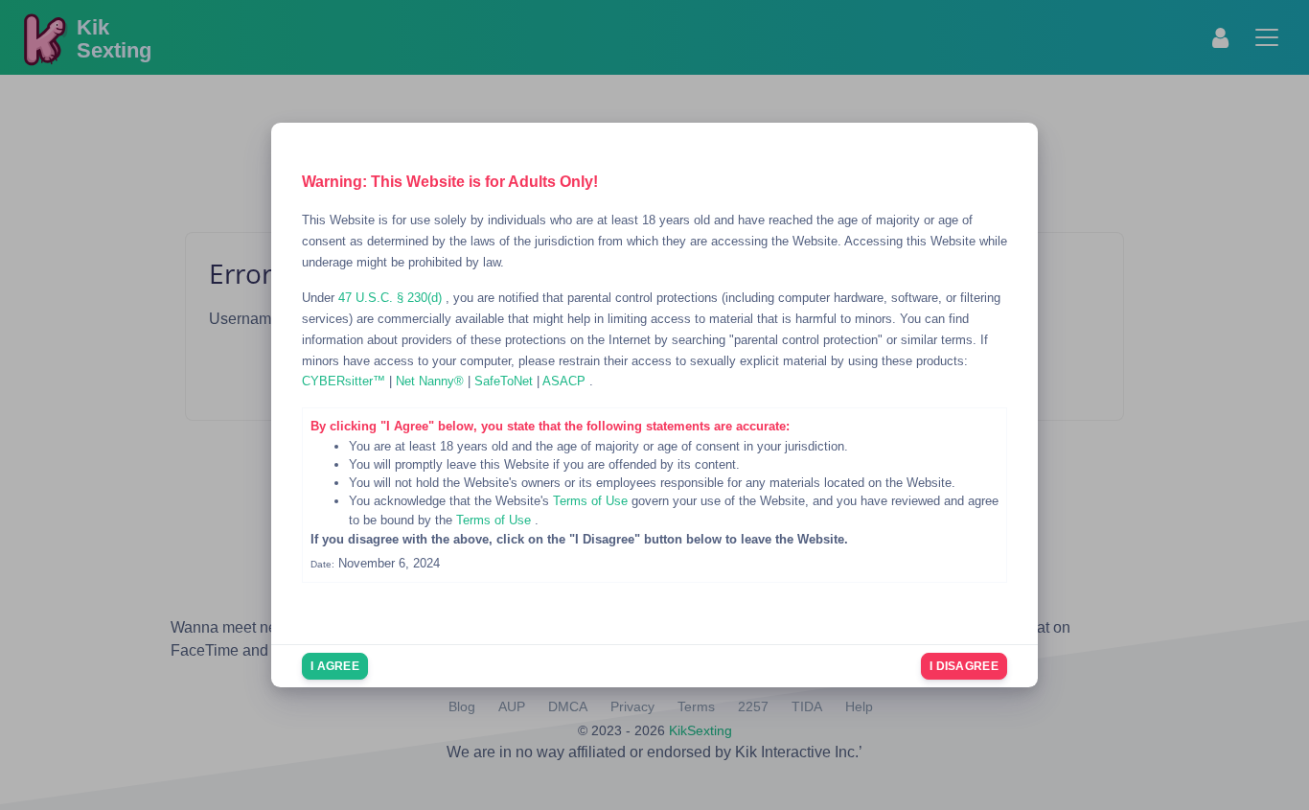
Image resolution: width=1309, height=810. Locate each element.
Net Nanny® (432, 381)
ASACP (565, 381)
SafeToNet (505, 381)
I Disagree (964, 666)
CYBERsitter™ (345, 381)
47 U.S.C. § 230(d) (392, 297)
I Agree (334, 666)
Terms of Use (592, 501)
